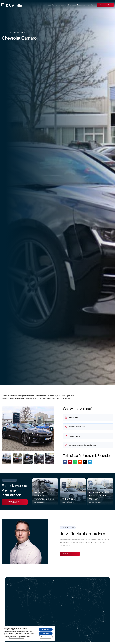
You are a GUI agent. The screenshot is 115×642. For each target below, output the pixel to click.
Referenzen (72, 5)
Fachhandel (81, 5)
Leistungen (60, 5)
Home (44, 5)
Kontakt (90, 5)
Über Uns (51, 5)
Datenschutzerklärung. (16, 638)
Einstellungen (45, 637)
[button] (4, 429)
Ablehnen (46, 633)
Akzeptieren (45, 629)
